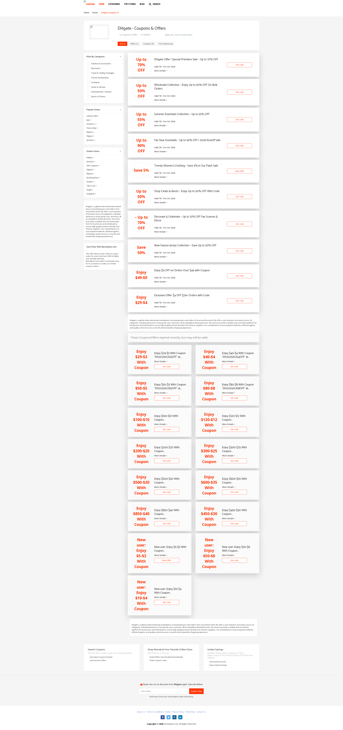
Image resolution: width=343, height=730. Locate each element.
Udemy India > (92, 116)
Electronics (96, 68)
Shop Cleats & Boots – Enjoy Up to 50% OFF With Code (187, 191)
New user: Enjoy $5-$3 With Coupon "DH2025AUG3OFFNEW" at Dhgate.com (170, 549)
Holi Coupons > (93, 165)
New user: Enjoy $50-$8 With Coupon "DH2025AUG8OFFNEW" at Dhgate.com (238, 549)
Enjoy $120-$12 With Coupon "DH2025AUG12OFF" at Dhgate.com (235, 418)
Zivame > (90, 181)
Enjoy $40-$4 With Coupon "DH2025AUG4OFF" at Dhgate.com (238, 355)
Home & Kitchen (98, 87)
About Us (141, 712)
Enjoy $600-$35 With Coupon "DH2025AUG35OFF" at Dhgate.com (235, 481)
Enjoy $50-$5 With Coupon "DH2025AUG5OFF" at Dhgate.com (170, 386)
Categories (114, 4)
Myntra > (90, 132)
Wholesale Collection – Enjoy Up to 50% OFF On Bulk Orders (185, 87)
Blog (142, 4)
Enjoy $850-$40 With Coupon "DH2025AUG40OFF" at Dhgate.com (168, 512)
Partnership (190, 712)
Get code (240, 64)
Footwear (95, 82)
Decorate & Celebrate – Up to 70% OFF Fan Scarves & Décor (186, 218)
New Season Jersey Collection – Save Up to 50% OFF (185, 245)
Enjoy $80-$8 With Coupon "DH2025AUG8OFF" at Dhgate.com (238, 386)
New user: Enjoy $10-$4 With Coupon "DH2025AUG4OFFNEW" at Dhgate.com (170, 591)
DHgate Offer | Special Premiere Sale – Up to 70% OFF (186, 59)
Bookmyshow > (93, 177)
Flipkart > (90, 136)
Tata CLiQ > (91, 185)
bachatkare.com (171, 724)
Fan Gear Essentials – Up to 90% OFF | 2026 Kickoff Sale (187, 140)
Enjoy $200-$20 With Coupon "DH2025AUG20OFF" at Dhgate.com (168, 449)
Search (156, 4)
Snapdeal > (91, 193)
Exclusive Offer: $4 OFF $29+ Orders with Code (182, 295)
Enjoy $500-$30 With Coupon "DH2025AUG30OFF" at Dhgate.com (168, 481)
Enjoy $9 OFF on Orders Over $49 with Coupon (182, 270)
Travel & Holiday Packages (103, 73)
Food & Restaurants (100, 77)
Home (101, 4)
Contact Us (201, 712)
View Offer (239, 171)
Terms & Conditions (155, 712)
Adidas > (90, 157)
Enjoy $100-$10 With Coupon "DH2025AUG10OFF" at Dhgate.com (167, 418)
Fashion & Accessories (101, 63)
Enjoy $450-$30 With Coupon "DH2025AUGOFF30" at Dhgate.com (236, 512)
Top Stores (130, 4)
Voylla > (89, 189)
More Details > (160, 70)
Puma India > (92, 128)
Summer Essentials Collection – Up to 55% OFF (182, 114)
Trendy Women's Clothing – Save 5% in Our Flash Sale (186, 166)
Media (168, 712)
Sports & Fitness (98, 96)
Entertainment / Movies (101, 91)
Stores (95, 12)
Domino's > (91, 124)
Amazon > (90, 140)
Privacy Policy (178, 712)
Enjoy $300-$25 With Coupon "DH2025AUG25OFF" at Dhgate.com (236, 449)
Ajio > (88, 120)
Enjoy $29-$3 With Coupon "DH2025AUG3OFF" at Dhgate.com (170, 355)
